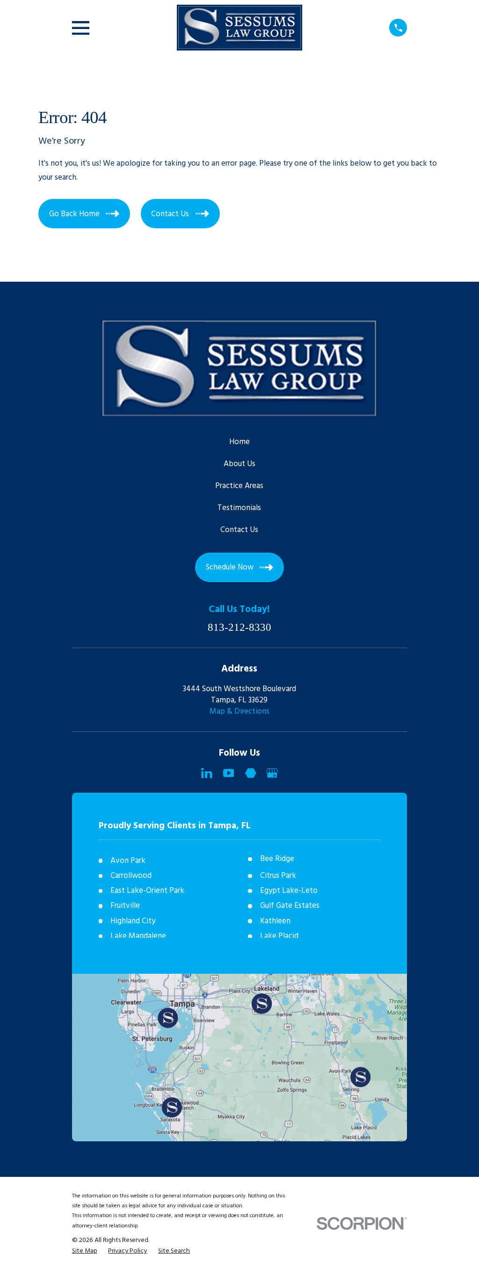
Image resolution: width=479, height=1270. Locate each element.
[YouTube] (228, 773)
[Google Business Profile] (272, 773)
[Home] (239, 28)
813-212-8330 (239, 627)
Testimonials (239, 508)
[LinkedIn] (206, 773)
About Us (239, 464)
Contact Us (239, 530)
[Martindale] (250, 773)
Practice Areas (239, 486)
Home (239, 442)
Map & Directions (239, 711)
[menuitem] (84, 1251)
